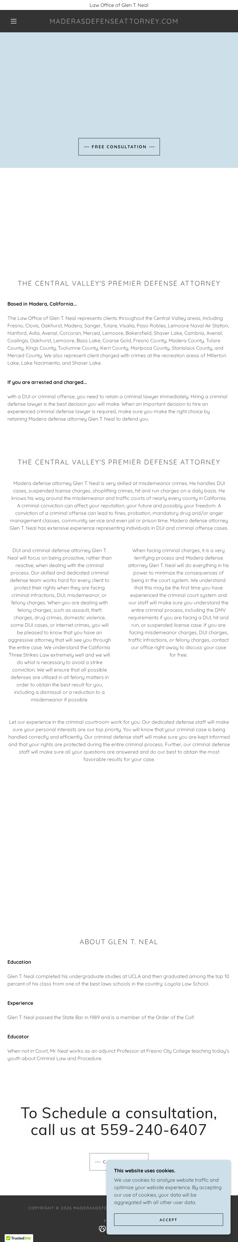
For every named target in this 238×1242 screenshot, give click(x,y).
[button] (13, 21)
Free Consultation (119, 147)
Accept (169, 1219)
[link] (114, 22)
